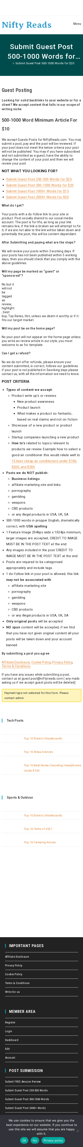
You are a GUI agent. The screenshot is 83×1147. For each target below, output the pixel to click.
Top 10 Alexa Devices (38, 752)
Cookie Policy (41, 662)
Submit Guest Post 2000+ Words (25, 1108)
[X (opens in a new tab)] (26, 7)
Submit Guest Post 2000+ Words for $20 (37, 197)
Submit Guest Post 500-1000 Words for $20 (44, 63)
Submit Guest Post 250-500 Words (26, 1090)
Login (8, 1031)
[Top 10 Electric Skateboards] (11, 742)
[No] (77, 1131)
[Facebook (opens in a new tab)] (35, 7)
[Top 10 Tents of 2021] (11, 832)
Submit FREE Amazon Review (23, 1081)
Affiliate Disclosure (17, 956)
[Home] (10, 63)
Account (10, 1057)
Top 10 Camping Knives (40, 842)
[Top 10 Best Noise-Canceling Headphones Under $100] (11, 769)
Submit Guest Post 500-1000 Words (27, 1099)
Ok (24, 1140)
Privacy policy (53, 1140)
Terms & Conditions (16, 666)
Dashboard (12, 1040)
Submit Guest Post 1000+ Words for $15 (37, 191)
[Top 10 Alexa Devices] (11, 755)
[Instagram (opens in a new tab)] (52, 7)
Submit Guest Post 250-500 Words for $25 (39, 179)
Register (10, 1022)
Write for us (12, 991)
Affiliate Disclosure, (16, 662)
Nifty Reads (27, 25)
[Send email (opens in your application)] (58, 7)
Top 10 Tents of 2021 (38, 829)
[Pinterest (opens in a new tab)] (43, 7)
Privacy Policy (62, 662)
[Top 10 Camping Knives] (11, 846)
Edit (7, 1048)
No (35, 1140)
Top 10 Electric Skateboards (43, 738)
